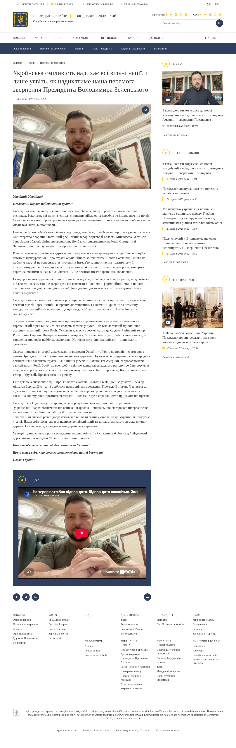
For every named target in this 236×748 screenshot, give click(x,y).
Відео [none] (58, 37)
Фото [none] (39, 37)
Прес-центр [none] (155, 37)
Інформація (199, 646)
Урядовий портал (66, 730)
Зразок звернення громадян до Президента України (134, 658)
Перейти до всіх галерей (176, 357)
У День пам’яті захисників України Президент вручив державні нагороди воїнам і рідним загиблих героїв (189, 337)
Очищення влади (206, 641)
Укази (124, 619)
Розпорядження (129, 624)
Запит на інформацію (136, 4)
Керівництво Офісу (203, 619)
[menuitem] (22, 37)
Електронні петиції (131, 671)
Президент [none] (110, 37)
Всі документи (129, 633)
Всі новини (160, 48)
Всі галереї (55, 638)
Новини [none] (19, 37)
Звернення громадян (129, 643)
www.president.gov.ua (129, 714)
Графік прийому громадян (135, 666)
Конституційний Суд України (132, 730)
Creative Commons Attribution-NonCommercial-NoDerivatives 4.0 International (163, 711)
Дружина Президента (133, 48)
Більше (211, 37)
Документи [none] (82, 37)
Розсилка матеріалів (96, 655)
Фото (53, 615)
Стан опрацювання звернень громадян (131, 686)
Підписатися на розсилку (99, 4)
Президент (165, 615)
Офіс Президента (102, 48)
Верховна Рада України (96, 730)
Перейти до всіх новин (175, 262)
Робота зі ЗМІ (92, 650)
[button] (172, 14)
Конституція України (132, 629)
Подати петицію (64, 4)
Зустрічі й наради (58, 624)
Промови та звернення (52, 48)
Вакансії (197, 629)
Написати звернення (32, 4)
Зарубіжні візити (58, 633)
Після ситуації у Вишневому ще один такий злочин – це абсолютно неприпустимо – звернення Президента (190, 243)
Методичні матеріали (168, 671)
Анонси (89, 646)
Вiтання (79, 48)
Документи (130, 615)
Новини (31, 62)
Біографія (162, 619)
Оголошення (200, 624)
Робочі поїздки (57, 629)
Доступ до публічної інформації (168, 651)
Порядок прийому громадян (131, 677)
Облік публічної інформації (166, 677)
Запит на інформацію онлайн (169, 660)
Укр (209, 4)
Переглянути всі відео (175, 135)
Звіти (160, 666)
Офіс (196, 615)
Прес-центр (94, 641)
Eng (217, 4)
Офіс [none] (132, 37)
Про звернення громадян (134, 649)
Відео (89, 615)
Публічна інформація (166, 643)
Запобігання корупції (204, 633)
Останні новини (22, 48)
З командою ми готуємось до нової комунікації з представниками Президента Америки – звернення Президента (192, 115)
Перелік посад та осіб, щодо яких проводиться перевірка (206, 659)
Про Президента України (171, 624)
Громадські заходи (59, 619)
